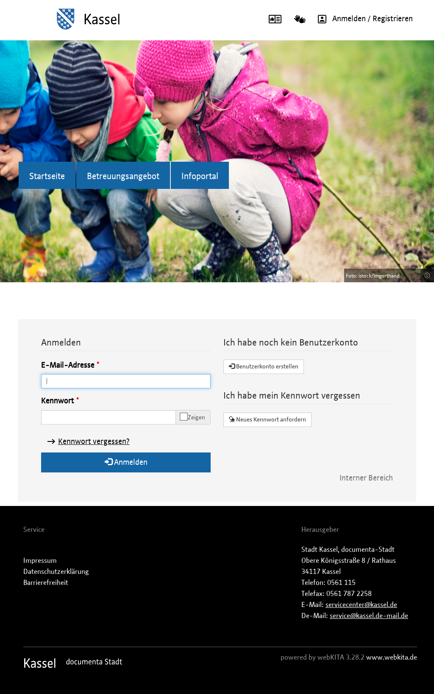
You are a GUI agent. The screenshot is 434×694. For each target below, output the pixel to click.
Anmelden (129, 462)
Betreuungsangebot (123, 176)
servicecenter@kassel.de (361, 604)
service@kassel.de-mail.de (369, 616)
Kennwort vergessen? (94, 442)
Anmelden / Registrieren (372, 19)
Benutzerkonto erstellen (266, 367)
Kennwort (57, 401)
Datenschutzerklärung (56, 571)
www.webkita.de (391, 657)
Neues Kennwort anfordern (270, 420)
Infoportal (199, 176)
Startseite (47, 176)
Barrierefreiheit (45, 582)
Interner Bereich (366, 478)
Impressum (40, 560)
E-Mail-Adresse (68, 365)
